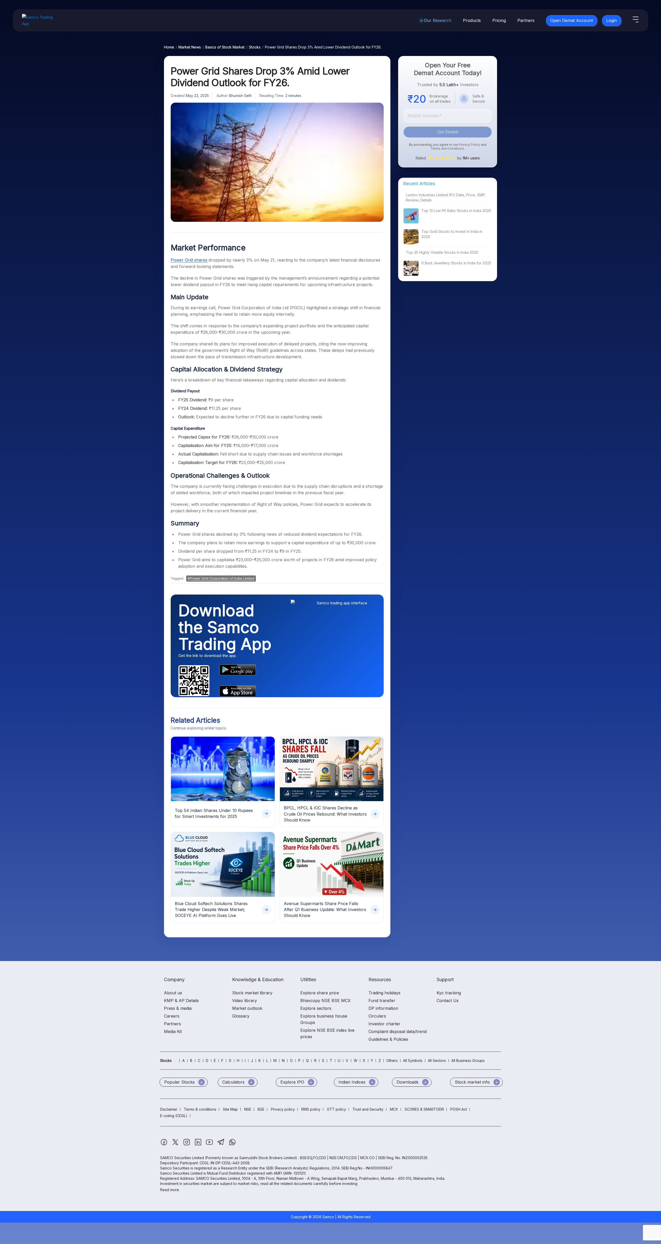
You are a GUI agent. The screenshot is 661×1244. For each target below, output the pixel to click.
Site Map (230, 1109)
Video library (244, 1000)
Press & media (178, 1008)
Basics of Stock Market (225, 47)
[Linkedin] (198, 1144)
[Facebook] (164, 1144)
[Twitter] (175, 1144)
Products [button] (472, 20)
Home (169, 47)
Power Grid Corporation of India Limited (222, 578)
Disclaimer (168, 1109)
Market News (189, 47)
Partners (525, 20)
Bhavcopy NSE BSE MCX (325, 1000)
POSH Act (458, 1109)
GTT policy (336, 1109)
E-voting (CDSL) (173, 1115)
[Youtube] (210, 1144)
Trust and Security (367, 1109)
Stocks (255, 47)
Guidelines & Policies (388, 1039)
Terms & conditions (200, 1109)
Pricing (499, 20)
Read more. (170, 1190)
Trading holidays (384, 992)
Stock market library (252, 992)
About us (173, 992)
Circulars (377, 1016)
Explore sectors (315, 1008)
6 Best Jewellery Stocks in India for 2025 (456, 263)
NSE (247, 1109)
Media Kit (173, 1031)
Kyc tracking (449, 992)
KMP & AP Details (181, 1000)
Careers (171, 1016)
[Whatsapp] (232, 1144)
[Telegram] (221, 1144)
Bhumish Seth (240, 95)
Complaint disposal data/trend (397, 1031)
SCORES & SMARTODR (424, 1109)
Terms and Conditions (447, 148)
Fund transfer (381, 1000)
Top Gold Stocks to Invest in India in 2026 (451, 234)
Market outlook (247, 1008)
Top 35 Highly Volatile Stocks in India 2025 (442, 252)
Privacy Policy (469, 145)
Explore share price (319, 992)
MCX (394, 1109)
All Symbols (412, 1060)
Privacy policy (283, 1109)
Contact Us (448, 1000)
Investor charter (384, 1023)
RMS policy (310, 1109)
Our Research (437, 20)
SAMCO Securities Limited (182, 1158)
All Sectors (437, 1060)
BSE (261, 1109)
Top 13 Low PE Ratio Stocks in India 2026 (456, 210)
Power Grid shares (189, 260)
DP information (383, 1008)
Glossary (240, 1016)
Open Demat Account (571, 20)
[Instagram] (187, 1144)
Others (392, 1060)
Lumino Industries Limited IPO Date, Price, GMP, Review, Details (446, 197)
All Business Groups (468, 1060)
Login (611, 20)
